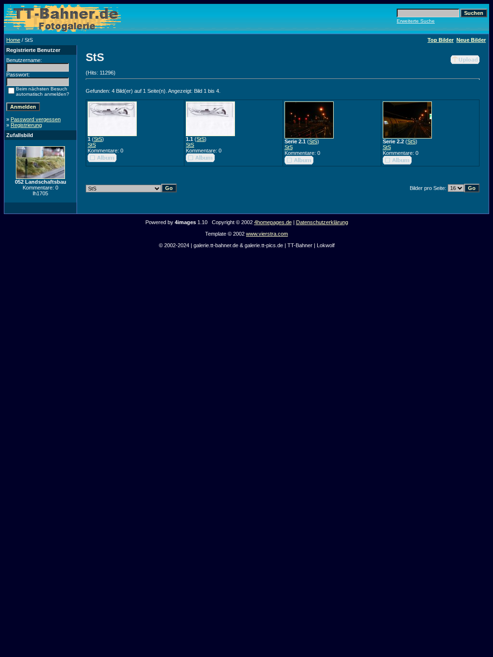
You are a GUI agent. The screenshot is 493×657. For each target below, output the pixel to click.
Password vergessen (36, 119)
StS (98, 139)
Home (13, 40)
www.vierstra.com (267, 234)
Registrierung (26, 125)
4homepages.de (273, 222)
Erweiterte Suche (416, 21)
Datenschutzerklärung (322, 222)
